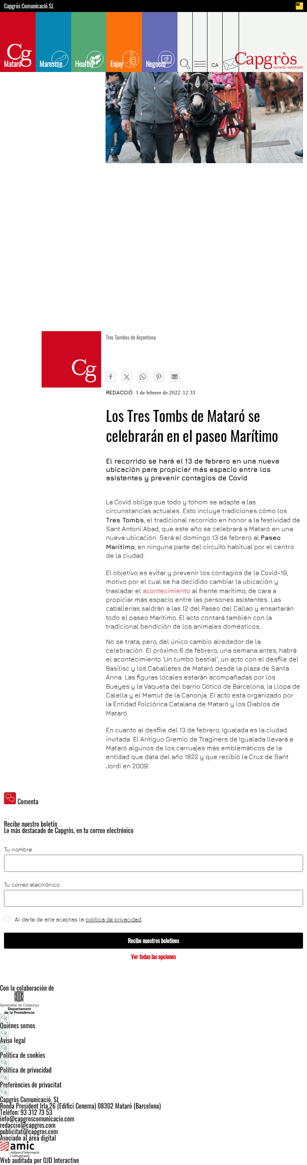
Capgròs (269, 60)
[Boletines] (231, 42)
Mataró (12, 63)
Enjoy (116, 63)
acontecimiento (166, 590)
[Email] (174, 377)
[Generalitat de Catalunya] (153, 1002)
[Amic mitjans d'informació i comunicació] (153, 1149)
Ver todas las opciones (153, 956)
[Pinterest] (158, 377)
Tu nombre (18, 849)
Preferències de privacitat (31, 1084)
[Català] (215, 42)
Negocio (155, 63)
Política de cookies (22, 1055)
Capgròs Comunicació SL (29, 6)
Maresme (51, 63)
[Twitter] (127, 377)
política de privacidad (113, 919)
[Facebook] (111, 377)
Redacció (119, 392)
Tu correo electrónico (32, 884)
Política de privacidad (26, 1070)
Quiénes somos (17, 1025)
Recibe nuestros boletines (153, 940)
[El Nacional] (299, 6)
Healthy (84, 63)
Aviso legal (13, 1040)
